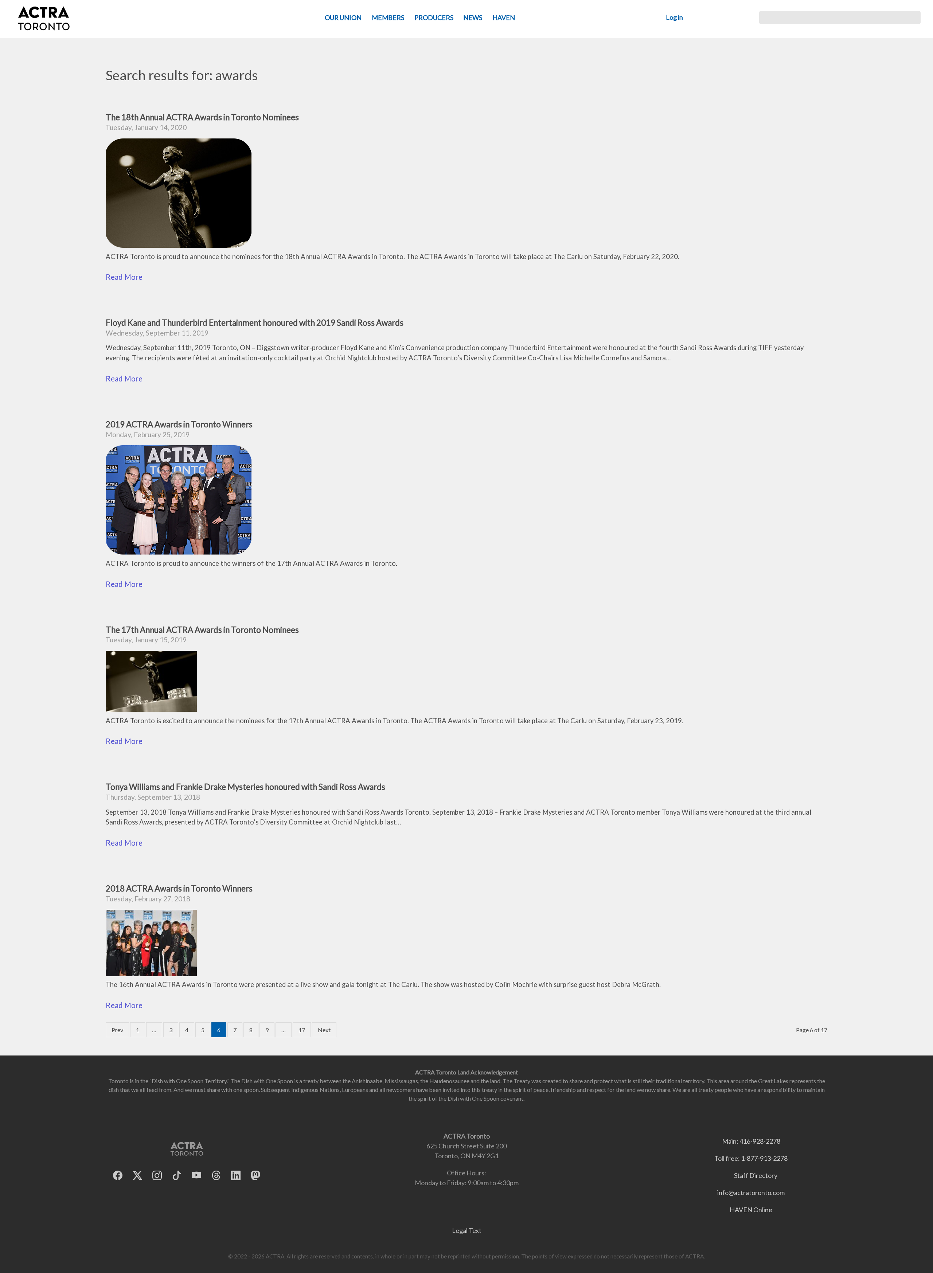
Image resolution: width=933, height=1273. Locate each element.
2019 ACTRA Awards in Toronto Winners (179, 424)
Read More (124, 277)
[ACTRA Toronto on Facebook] (117, 1175)
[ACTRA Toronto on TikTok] (176, 1175)
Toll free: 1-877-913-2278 (751, 1158)
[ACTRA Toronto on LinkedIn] (236, 1175)
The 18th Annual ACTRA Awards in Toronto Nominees (202, 117)
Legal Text (466, 1230)
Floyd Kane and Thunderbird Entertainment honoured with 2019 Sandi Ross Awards (254, 323)
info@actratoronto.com (751, 1192)
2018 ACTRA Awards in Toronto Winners (179, 888)
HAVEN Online (751, 1210)
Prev (117, 1029)
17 (301, 1029)
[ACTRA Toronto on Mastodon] (255, 1175)
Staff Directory (755, 1175)
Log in (674, 17)
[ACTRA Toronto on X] (137, 1175)
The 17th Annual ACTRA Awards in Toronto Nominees (202, 630)
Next (324, 1029)
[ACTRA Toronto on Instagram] (157, 1175)
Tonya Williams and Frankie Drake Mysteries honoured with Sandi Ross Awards (245, 787)
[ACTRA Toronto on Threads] (216, 1175)
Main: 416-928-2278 (751, 1141)
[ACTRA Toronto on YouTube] (196, 1175)
